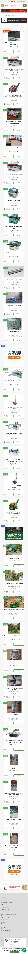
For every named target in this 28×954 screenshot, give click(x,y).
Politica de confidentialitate (7, 932)
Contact (3, 928)
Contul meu (22, 1)
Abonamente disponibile (7, 902)
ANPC (2, 933)
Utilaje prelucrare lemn (9, 15)
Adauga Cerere (4, 915)
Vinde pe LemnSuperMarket (8, 907)
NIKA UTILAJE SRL (14, 46)
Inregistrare (3, 922)
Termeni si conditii (5, 930)
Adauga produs (5, 909)
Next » (14, 881)
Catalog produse (5, 917)
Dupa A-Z (3, 897)
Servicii (3, 901)
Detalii (18, 51)
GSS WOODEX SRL (14, 72)
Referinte (3, 904)
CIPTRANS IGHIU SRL (14, 335)
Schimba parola (5, 924)
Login (2, 920)
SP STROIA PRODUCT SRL (14, 410)
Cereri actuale (4, 910)
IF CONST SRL (14, 99)
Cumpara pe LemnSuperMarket (9, 914)
